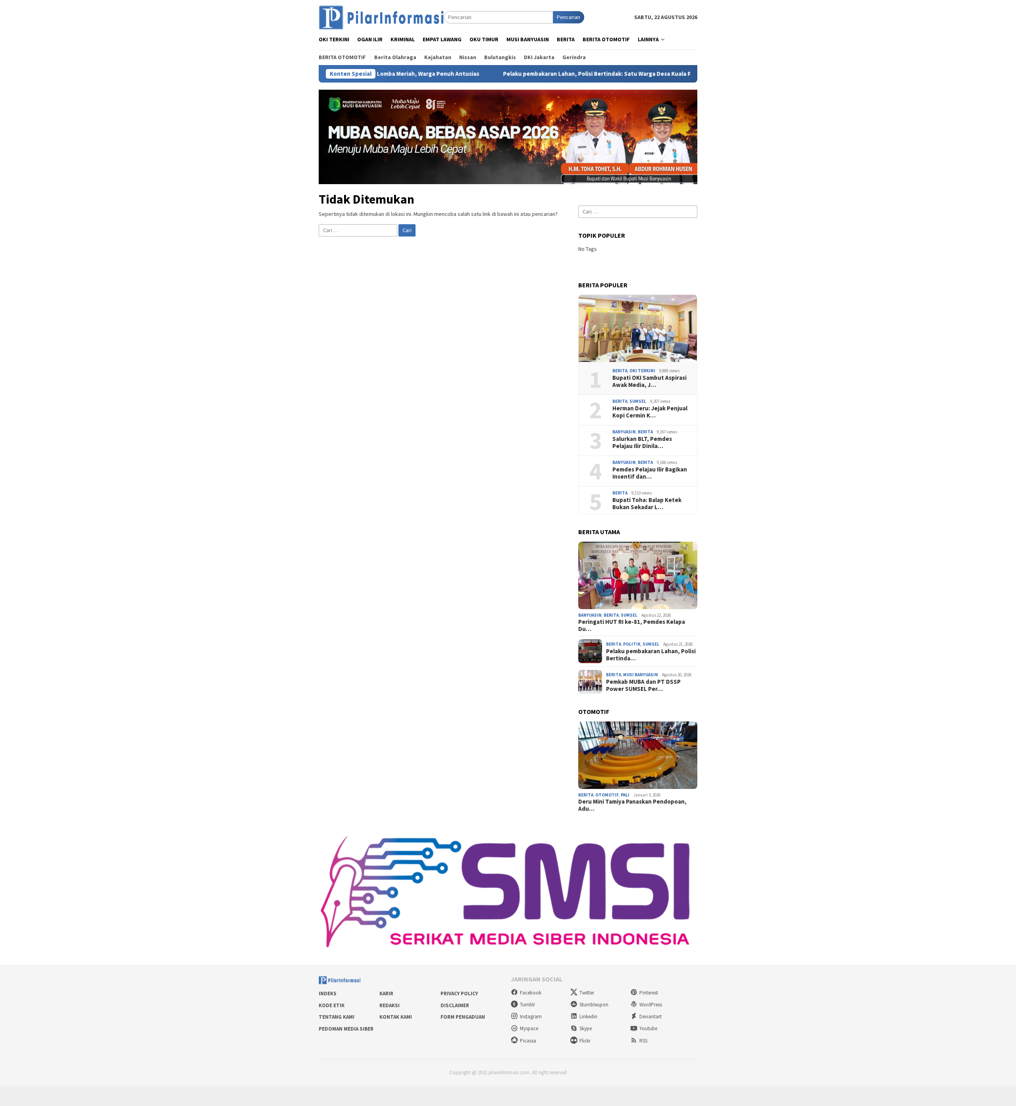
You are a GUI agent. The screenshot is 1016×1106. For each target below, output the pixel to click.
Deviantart (650, 1016)
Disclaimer (455, 1005)
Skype (585, 1028)
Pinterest (648, 992)
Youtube (648, 1028)
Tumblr (527, 1004)
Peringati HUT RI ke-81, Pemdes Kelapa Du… (631, 625)
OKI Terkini (642, 370)
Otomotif (607, 795)
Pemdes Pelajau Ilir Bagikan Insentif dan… (649, 473)
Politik (632, 644)
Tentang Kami (336, 1017)
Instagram (531, 1016)
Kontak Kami (395, 1017)
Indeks (328, 993)
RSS (643, 1040)
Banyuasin (624, 432)
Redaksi (389, 1005)
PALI (625, 795)
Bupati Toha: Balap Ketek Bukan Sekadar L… (646, 503)
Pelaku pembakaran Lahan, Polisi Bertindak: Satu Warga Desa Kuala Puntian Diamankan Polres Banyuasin (585, 73)
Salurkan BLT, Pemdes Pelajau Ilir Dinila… (642, 442)
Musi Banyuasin (640, 674)
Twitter (586, 992)
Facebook (530, 992)
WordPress (650, 1004)
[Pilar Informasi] (381, 16)
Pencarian (568, 17)
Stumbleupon (593, 1004)
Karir (386, 993)
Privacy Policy (459, 993)
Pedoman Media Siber (346, 1028)
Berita (619, 370)
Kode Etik (331, 1005)
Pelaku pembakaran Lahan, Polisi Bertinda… (651, 655)
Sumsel (637, 401)
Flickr (585, 1040)
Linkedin (588, 1016)
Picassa (528, 1040)
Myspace (529, 1028)
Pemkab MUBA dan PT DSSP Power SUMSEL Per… (643, 685)
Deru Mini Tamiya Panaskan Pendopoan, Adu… (632, 805)
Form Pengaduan (463, 1017)
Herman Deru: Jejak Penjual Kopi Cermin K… (649, 412)
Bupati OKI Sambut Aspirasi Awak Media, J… (649, 381)
